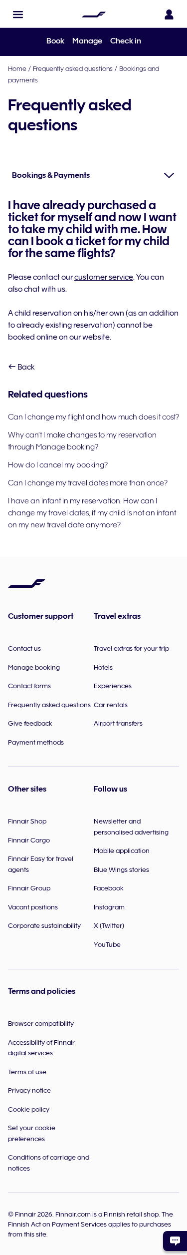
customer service (103, 277)
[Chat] (175, 1241)
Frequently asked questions (73, 68)
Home (17, 68)
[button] (18, 14)
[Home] (94, 14)
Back (25, 367)
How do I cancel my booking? (58, 464)
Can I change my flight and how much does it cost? (93, 417)
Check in (125, 40)
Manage (87, 40)
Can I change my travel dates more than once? (88, 482)
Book (55, 40)
